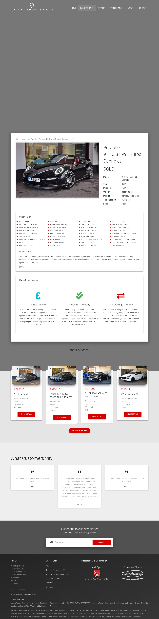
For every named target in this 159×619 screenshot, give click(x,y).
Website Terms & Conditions (57, 574)
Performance (116, 8)
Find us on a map (17, 599)
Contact (143, 8)
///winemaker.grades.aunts (26, 595)
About (130, 8)
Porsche (34, 139)
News (48, 566)
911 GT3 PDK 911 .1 (23, 394)
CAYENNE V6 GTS (129, 394)
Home (74, 8)
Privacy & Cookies (53, 579)
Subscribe (102, 542)
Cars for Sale (86, 8)
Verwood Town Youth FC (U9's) (97, 579)
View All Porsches (79, 430)
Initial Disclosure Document (47, 606)
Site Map (49, 583)
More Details (26, 414)
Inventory (25, 139)
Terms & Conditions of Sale (56, 570)
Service (101, 8)
